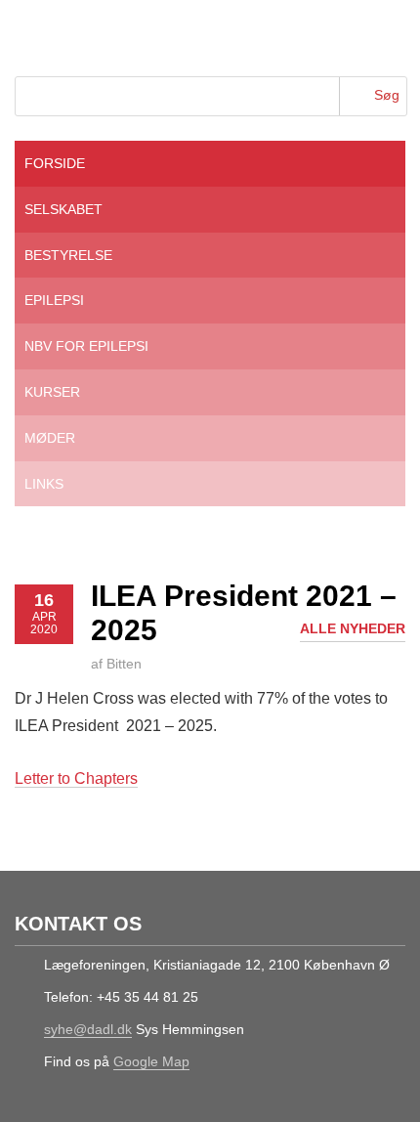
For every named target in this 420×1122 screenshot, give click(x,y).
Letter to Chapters (76, 778)
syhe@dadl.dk (88, 1029)
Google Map (151, 1061)
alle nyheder (352, 628)
